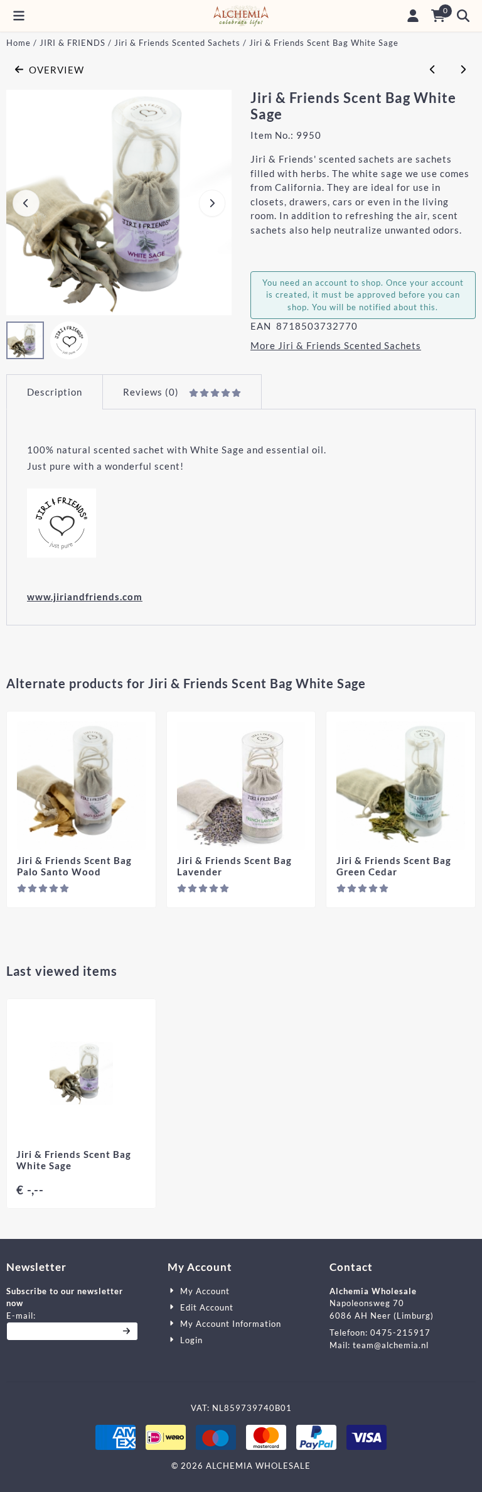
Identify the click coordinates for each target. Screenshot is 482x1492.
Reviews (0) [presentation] (151, 391)
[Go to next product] (463, 70)
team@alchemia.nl (391, 1345)
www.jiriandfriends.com (84, 596)
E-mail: (72, 1315)
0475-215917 (400, 1332)
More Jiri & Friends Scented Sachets (335, 345)
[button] (18, 15)
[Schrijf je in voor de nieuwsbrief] (127, 1331)
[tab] (54, 392)
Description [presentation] (54, 391)
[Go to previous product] (433, 70)
